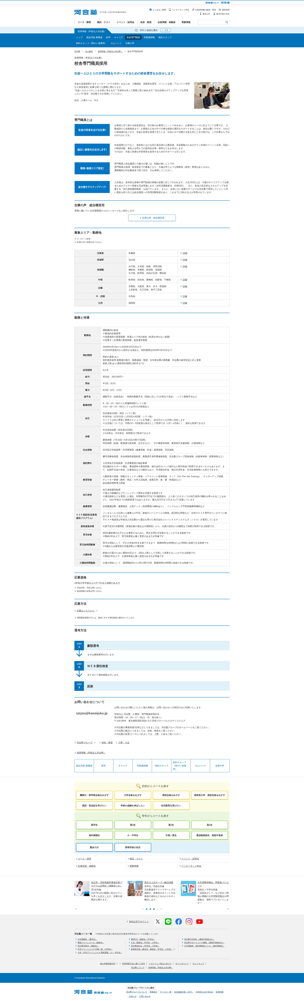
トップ (79, 37)
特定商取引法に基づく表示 (133, 964)
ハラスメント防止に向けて (160, 964)
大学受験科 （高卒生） (87, 939)
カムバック (116, 43)
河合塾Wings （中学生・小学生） (145, 946)
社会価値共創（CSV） (183, 992)
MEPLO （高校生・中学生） (143, 939)
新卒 (108, 37)
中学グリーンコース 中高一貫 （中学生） (95, 949)
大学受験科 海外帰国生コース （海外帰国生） (204, 946)
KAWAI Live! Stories (204, 992)
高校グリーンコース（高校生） (91, 942)
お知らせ (132, 996)
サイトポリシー (182, 964)
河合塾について (137, 967)
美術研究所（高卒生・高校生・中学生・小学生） (152, 949)
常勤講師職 (149, 37)
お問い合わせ (145, 996)
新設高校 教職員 (94, 37)
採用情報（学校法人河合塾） (160, 967)
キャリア (118, 37)
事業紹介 (153, 992)
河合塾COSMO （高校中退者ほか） (199, 939)
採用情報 (219, 992)
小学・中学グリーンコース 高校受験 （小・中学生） (100, 952)
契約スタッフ (165, 37)
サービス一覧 (165, 992)
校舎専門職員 (133, 37)
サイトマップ (198, 964)
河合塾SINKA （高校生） (88, 946)
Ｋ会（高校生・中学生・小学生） (145, 942)
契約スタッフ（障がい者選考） (91, 43)
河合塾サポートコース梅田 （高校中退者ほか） (204, 942)
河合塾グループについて (136, 992)
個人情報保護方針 (107, 964)
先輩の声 (129, 43)
